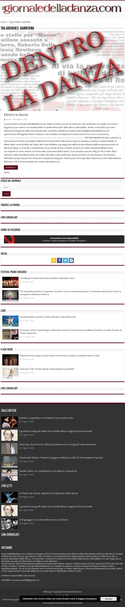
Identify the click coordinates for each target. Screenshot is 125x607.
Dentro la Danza (16, 115)
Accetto (108, 598)
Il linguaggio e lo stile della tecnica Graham (43, 519)
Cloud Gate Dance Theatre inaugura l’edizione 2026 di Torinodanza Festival (61, 457)
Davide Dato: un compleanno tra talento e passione (48, 471)
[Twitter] (65, 260)
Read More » (11, 167)
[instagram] (71, 260)
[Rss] (53, 260)
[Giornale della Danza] (62, 8)
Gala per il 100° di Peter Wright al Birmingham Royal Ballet (47, 369)
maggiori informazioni (87, 598)
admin (8, 119)
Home (3, 22)
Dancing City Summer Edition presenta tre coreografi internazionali (57, 444)
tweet (6, 172)
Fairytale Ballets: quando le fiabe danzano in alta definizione (48, 317)
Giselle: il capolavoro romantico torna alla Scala (46, 417)
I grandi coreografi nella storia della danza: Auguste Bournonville (55, 431)
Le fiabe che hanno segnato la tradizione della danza (48, 493)
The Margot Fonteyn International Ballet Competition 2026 (47, 278)
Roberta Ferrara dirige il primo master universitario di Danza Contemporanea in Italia (59, 355)
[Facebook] (59, 260)
